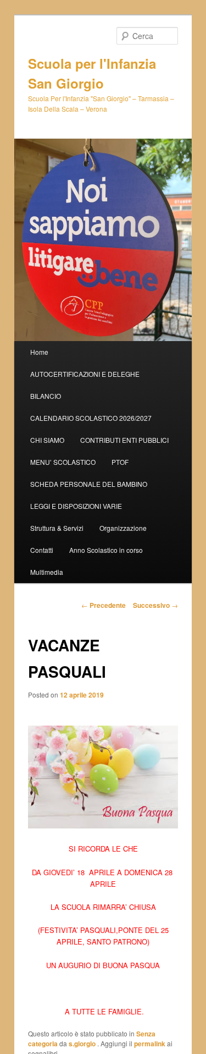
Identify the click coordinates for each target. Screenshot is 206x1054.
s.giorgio (83, 1043)
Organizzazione (123, 528)
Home (39, 351)
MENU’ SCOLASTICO (63, 461)
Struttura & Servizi (56, 528)
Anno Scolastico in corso (106, 550)
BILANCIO (45, 395)
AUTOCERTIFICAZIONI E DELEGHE (85, 373)
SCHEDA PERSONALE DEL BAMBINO (88, 483)
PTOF (120, 461)
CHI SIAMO (47, 439)
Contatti (41, 550)
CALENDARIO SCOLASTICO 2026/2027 (91, 417)
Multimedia (46, 572)
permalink (149, 1043)
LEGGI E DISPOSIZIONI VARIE (76, 505)
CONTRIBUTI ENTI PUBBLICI (124, 439)
